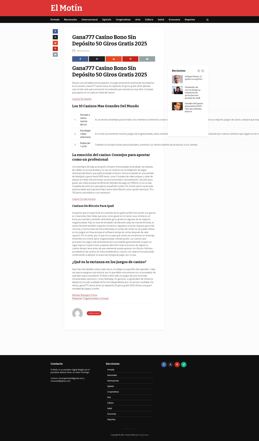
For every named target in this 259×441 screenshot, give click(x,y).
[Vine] (183, 364)
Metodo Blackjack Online (84, 295)
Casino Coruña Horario (84, 199)
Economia (174, 19)
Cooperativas (123, 19)
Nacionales (70, 19)
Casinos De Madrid (81, 99)
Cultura (149, 19)
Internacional (89, 19)
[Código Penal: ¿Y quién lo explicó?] (177, 79)
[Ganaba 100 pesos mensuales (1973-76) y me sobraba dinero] (177, 106)
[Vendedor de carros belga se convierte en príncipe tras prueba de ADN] (177, 90)
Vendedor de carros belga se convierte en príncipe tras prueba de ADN (192, 92)
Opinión (106, 19)
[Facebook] (164, 364)
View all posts (94, 313)
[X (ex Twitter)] (170, 364)
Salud (161, 19)
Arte (137, 19)
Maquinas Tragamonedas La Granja (90, 298)
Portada (54, 19)
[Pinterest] (177, 364)
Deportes (190, 19)
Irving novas (143, 435)
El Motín (66, 8)
